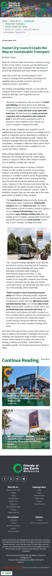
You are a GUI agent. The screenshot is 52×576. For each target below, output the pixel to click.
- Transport (13, 504)
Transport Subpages (15, 24)
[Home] (11, 5)
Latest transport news (16, 27)
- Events (13, 523)
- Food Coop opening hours (39, 523)
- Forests (13, 510)
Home (4, 21)
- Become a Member (13, 526)
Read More (45, 359)
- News (39, 490)
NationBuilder (45, 567)
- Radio (39, 493)
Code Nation (33, 567)
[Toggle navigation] (47, 5)
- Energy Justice (13, 498)
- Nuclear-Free (13, 501)
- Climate (13, 493)
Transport (29, 21)
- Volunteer (13, 520)
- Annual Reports (39, 504)
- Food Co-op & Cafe (13, 490)
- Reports (39, 501)
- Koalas (13, 496)
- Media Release (39, 496)
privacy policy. (29, 562)
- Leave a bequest (13, 531)
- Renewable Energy (13, 507)
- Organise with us (13, 512)
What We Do (15, 21)
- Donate (13, 528)
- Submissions (39, 498)
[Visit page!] (4, 479)
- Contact (39, 520)
